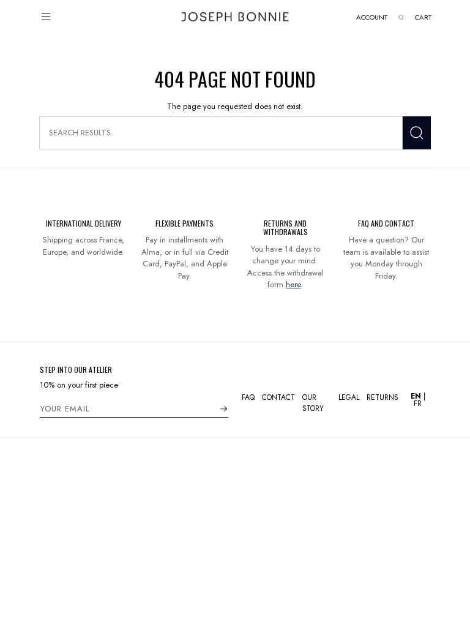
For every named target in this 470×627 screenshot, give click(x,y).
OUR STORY (313, 403)
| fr (418, 400)
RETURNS (382, 397)
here (293, 284)
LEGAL (348, 397)
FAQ (248, 397)
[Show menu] (46, 16)
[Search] (417, 132)
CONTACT (278, 397)
